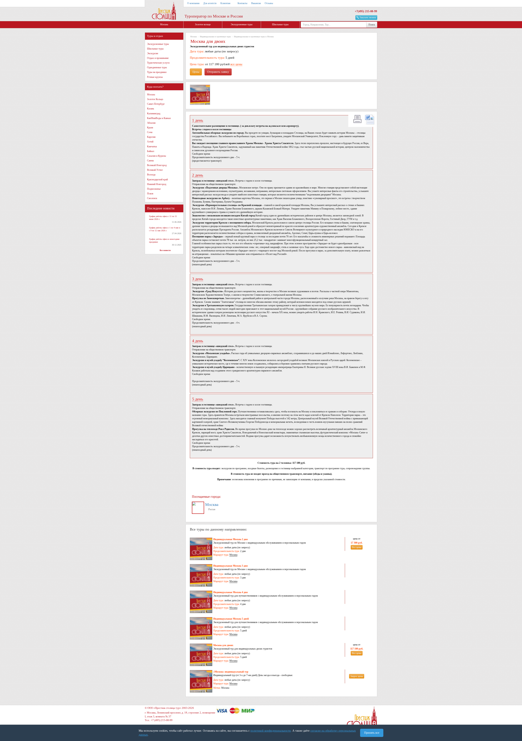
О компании (193, 3)
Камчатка (152, 146)
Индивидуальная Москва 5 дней (231, 618)
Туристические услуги (158, 62)
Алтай (150, 141)
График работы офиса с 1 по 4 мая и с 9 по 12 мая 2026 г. (164, 229)
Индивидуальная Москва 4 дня (230, 592)
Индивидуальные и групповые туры (215, 36)
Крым (150, 127)
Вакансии (256, 3)
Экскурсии (152, 53)
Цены (195, 71)
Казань (150, 108)
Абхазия (151, 122)
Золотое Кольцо (155, 99)
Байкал (150, 151)
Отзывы (269, 3)
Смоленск (152, 198)
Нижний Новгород (156, 184)
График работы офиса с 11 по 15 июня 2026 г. (163, 217)
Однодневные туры (157, 67)
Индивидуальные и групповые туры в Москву (254, 36)
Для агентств (210, 3)
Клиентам (225, 3)
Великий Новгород (157, 165)
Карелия (151, 136)
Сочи (149, 132)
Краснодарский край (157, 179)
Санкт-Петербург (156, 103)
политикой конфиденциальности (270, 730)
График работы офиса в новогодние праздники (164, 240)
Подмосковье (154, 188)
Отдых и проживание (158, 58)
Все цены (356, 547)
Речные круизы (155, 77)
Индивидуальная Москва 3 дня (230, 565)
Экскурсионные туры (241, 24)
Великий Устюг (155, 169)
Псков (150, 193)
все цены (236, 64)
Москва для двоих (223, 645)
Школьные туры (280, 24)
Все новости (165, 250)
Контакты (242, 3)
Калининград (153, 113)
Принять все (371, 732)
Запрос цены (356, 676)
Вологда (151, 174)
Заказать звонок (367, 17)
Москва (164, 24)
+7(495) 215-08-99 (366, 11)
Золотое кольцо (203, 24)
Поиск (371, 24)
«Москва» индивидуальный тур (230, 671)
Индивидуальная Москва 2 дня (230, 539)
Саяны (150, 160)
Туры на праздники (156, 72)
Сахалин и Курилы (156, 155)
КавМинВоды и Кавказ (159, 118)
